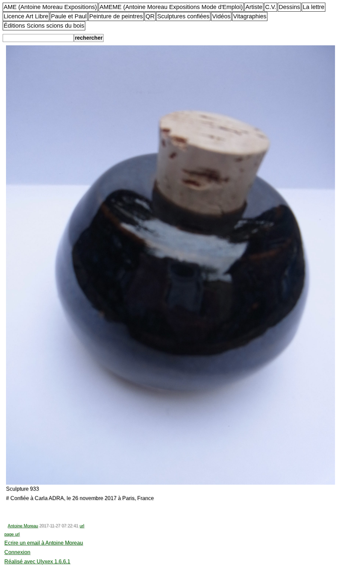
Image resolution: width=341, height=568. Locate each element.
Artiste (253, 7)
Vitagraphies (249, 16)
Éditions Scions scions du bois (44, 25)
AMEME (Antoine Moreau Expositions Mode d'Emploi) (171, 7)
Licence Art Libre (26, 16)
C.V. (270, 7)
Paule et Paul (69, 16)
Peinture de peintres (116, 16)
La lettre (313, 7)
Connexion (17, 552)
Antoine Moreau (23, 525)
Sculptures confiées (183, 16)
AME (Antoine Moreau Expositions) (50, 7)
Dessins (289, 7)
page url (12, 534)
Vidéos (221, 16)
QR (150, 16)
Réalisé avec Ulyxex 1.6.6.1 (37, 561)
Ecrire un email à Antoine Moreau (43, 543)
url (82, 525)
